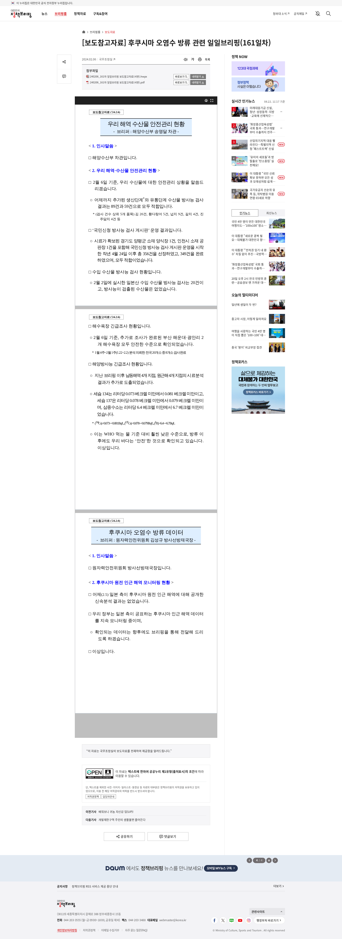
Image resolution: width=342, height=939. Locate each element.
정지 (269, 860)
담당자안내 (108, 796)
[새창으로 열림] (200, 59)
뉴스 (45, 13)
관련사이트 (258, 911)
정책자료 (80, 13)
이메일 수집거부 (110, 930)
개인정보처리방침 (67, 930)
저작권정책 (93, 796)
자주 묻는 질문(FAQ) (136, 930)
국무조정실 (107, 59)
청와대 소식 (280, 13)
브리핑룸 (61, 13)
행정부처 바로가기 (267, 920)
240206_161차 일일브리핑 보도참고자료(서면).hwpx (118, 76)
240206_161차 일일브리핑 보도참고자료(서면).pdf (117, 82)
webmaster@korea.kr (172, 920)
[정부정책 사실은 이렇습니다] (258, 84)
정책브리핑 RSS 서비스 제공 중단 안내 (95, 886)
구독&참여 (100, 13)
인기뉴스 (245, 213)
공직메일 (299, 13)
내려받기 (196, 76)
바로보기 (179, 76)
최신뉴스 (271, 213)
